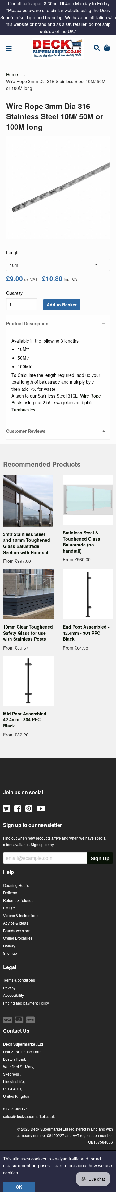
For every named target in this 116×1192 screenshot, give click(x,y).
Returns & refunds (18, 900)
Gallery (9, 945)
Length (13, 252)
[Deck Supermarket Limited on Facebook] (17, 808)
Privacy (9, 987)
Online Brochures (17, 938)
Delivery (10, 892)
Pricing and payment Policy (26, 1002)
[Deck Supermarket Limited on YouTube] (41, 808)
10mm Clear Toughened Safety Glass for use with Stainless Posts (28, 633)
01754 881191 (15, 1108)
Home (12, 74)
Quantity (14, 293)
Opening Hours (16, 885)
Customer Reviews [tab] (25, 431)
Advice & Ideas (15, 922)
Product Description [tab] (27, 323)
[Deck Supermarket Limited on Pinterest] (28, 808)
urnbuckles (24, 409)
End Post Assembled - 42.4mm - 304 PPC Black (86, 633)
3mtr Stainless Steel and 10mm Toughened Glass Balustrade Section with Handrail (26, 543)
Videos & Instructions (20, 915)
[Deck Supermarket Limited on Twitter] (6, 808)
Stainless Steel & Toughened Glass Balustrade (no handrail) (81, 541)
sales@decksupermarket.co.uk (29, 1116)
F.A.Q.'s (9, 907)
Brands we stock (17, 930)
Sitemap (10, 953)
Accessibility (13, 995)
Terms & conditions (19, 980)
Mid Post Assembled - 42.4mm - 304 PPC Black (26, 719)
